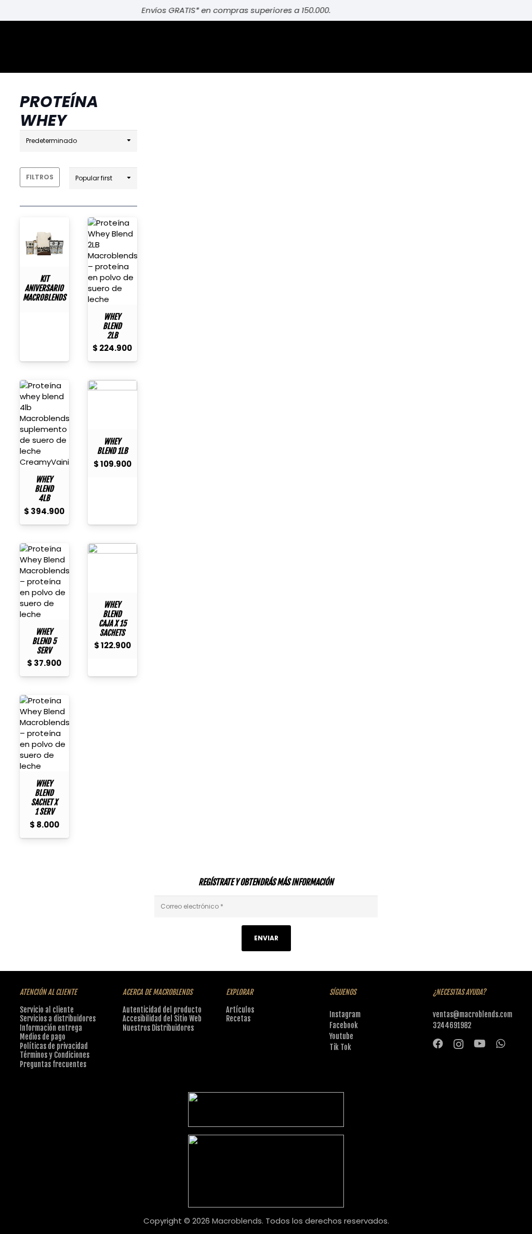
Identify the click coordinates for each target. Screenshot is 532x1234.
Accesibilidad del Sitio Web (162, 1018)
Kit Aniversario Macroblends (44, 288)
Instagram (345, 1014)
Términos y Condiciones (54, 1055)
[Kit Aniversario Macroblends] (44, 242)
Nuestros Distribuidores (158, 1027)
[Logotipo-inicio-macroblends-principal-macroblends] (266, 1171)
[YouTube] (480, 1044)
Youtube (341, 1036)
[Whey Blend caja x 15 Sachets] (112, 568)
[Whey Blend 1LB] (112, 404)
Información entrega (51, 1027)
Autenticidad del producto (162, 1009)
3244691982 (452, 1025)
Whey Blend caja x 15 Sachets (112, 619)
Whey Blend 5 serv (44, 641)
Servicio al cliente (47, 1009)
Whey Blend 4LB (44, 489)
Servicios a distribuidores (58, 1018)
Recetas (238, 1018)
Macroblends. (237, 1220)
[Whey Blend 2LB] (112, 261)
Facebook (343, 1025)
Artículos (240, 1009)
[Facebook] (438, 1044)
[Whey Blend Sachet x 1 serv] (44, 733)
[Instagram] (458, 1044)
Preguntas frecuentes (53, 1064)
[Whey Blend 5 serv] (44, 581)
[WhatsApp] (501, 1044)
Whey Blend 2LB (112, 326)
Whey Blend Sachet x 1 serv (44, 798)
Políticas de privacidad (54, 1046)
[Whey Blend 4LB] (44, 423)
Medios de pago (42, 1036)
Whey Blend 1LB (112, 446)
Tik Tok (340, 1047)
